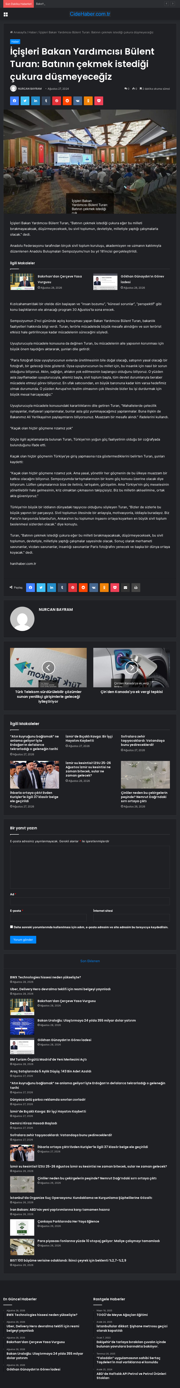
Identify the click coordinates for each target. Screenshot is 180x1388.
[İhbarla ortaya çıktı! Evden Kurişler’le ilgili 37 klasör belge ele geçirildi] (34, 775)
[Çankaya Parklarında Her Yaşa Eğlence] (22, 1227)
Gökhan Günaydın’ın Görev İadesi (64, 1040)
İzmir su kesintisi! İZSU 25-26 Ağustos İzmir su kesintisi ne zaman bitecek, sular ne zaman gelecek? (88, 769)
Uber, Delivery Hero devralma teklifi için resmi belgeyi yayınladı (60, 989)
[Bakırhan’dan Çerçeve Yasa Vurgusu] (22, 282)
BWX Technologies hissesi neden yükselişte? (45, 977)
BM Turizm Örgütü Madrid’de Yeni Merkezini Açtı (48, 1059)
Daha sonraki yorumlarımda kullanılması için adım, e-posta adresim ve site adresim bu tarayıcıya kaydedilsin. (91, 927)
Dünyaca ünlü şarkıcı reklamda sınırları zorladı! (47, 1099)
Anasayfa (19, 32)
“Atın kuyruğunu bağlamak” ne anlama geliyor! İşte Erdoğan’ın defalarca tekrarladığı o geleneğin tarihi (34, 742)
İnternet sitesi (103, 910)
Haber (33, 32)
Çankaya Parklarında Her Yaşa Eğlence (68, 1221)
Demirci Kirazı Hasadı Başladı (33, 1123)
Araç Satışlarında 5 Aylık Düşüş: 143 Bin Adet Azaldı (50, 1071)
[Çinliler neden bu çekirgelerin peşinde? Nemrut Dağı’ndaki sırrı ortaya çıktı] (145, 775)
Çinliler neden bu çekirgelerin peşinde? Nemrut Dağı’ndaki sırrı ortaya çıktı (144, 797)
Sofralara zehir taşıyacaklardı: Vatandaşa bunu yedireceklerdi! (143, 740)
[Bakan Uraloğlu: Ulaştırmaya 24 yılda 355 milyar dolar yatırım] (22, 1026)
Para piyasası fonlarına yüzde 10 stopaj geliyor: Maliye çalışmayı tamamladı (99, 1241)
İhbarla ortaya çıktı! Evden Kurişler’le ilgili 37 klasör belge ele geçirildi (34, 797)
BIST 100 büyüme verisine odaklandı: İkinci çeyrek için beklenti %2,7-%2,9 (68, 1260)
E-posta (16, 910)
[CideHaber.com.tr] (90, 14)
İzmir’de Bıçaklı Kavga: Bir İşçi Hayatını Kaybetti (89, 738)
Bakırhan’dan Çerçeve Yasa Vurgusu (60, 3)
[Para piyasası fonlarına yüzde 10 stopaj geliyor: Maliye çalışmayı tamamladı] (22, 1247)
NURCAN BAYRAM (30, 88)
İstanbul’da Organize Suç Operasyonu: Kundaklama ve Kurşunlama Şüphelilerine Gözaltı (81, 1198)
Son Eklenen (90, 961)
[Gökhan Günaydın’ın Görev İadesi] (105, 282)
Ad (13, 894)
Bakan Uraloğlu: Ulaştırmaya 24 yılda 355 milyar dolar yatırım (87, 1020)
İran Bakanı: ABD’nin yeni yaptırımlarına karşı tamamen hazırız (60, 1209)
